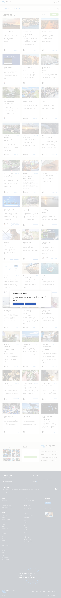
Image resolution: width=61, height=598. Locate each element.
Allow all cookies (18, 303)
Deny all (30, 303)
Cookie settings (42, 303)
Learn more (15, 300)
